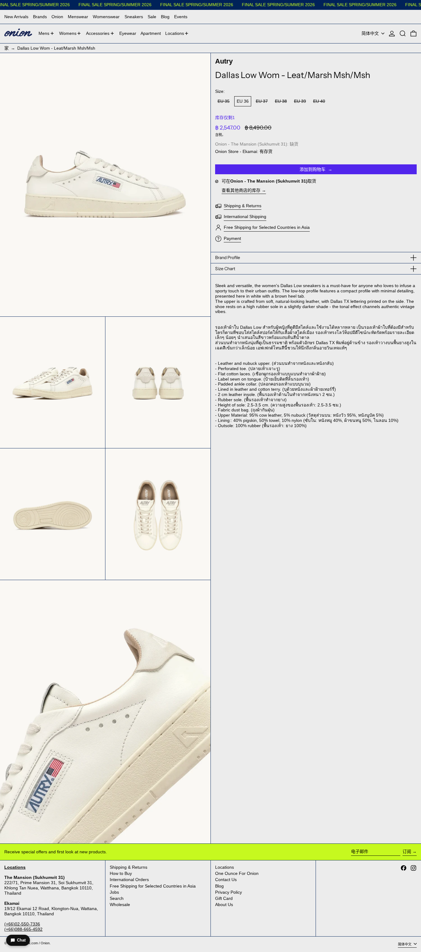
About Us (224, 904)
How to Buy (121, 873)
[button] (402, 33)
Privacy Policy (228, 892)
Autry (224, 61)
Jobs (114, 892)
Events (180, 16)
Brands (40, 16)
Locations (224, 867)
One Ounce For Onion (237, 873)
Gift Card (224, 898)
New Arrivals (16, 16)
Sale (152, 16)
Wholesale (120, 904)
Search (117, 898)
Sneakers (134, 16)
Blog (165, 16)
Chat (21, 940)
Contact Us (226, 879)
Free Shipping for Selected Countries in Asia (153, 886)
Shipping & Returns (128, 867)
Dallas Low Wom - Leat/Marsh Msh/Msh (56, 48)
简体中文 (371, 33)
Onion (57, 16)
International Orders (129, 879)
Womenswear (106, 16)
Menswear (78, 16)
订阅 (407, 851)
